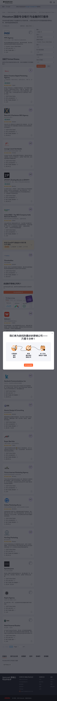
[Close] (52, 333)
